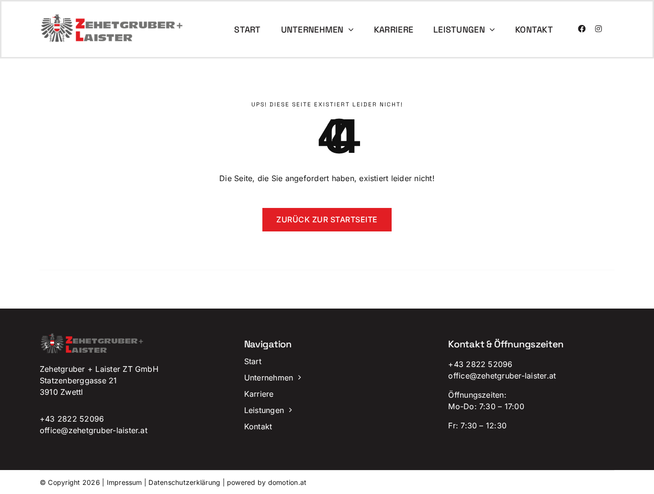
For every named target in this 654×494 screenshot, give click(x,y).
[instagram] (598, 29)
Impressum (124, 482)
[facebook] (582, 29)
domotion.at (287, 482)
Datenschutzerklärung (184, 482)
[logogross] (112, 17)
